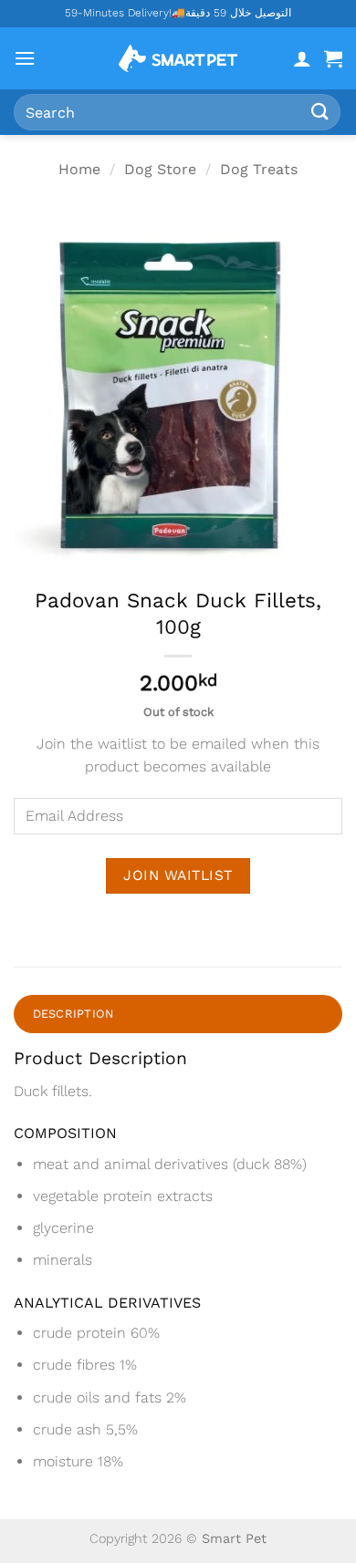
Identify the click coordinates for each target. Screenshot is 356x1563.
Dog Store (160, 169)
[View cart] (333, 58)
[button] (25, 58)
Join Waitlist (177, 875)
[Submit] (320, 111)
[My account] (302, 58)
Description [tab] (73, 1013)
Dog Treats (259, 169)
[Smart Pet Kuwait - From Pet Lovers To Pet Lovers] (178, 58)
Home (79, 169)
